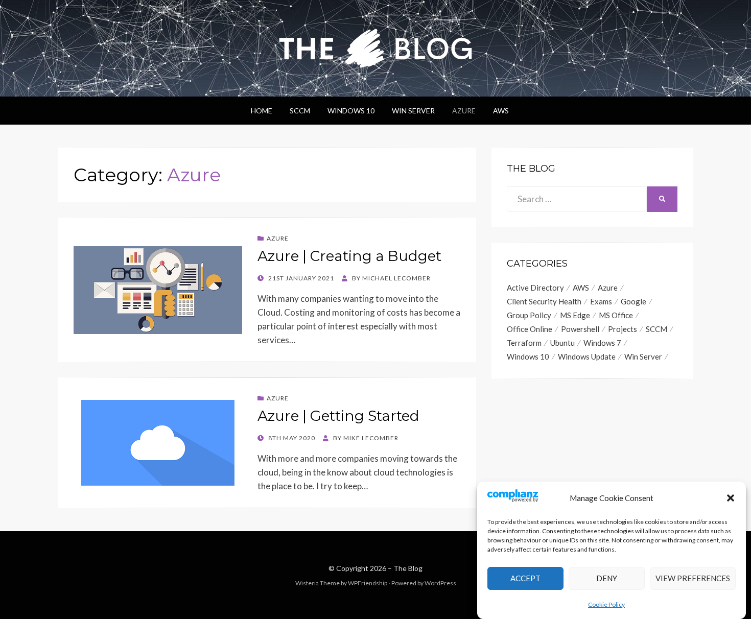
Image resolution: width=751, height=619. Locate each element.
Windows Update (587, 356)
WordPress (440, 583)
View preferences (692, 578)
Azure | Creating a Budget (349, 256)
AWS (501, 110)
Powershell (580, 329)
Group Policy (529, 315)
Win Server (413, 110)
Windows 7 (602, 342)
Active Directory (535, 287)
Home (261, 110)
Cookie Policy (606, 604)
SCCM (300, 110)
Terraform (524, 342)
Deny (606, 578)
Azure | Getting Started (338, 415)
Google (633, 301)
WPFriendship (367, 583)
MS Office (616, 315)
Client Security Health (544, 301)
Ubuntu (562, 342)
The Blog (408, 568)
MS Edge (575, 315)
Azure (464, 110)
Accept (525, 578)
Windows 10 (350, 110)
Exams (601, 301)
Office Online (529, 329)
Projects (622, 329)
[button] (730, 498)
